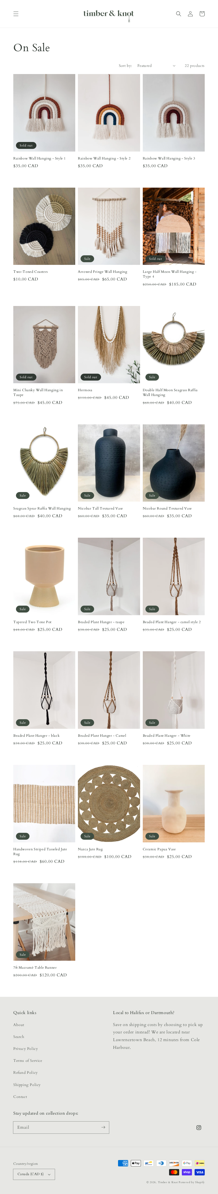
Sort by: (125, 65)
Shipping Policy (27, 1084)
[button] (16, 14)
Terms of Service (27, 1060)
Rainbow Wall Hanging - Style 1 (39, 158)
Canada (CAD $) (31, 1174)
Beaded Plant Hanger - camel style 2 (172, 622)
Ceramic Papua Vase (159, 849)
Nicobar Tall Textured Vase (100, 508)
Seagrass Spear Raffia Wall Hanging (42, 508)
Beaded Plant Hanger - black (36, 735)
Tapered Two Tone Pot (32, 622)
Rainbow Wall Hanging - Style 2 (104, 158)
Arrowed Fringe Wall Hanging (102, 271)
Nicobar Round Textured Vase (167, 508)
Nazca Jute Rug (90, 849)
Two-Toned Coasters (30, 271)
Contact (20, 1096)
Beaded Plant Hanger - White (167, 735)
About (18, 1024)
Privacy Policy (25, 1048)
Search (18, 1036)
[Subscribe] (103, 1127)
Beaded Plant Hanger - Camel (102, 735)
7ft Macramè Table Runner (35, 967)
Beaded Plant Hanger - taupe (101, 622)
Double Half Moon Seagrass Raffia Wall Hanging (170, 392)
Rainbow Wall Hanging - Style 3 (169, 158)
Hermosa (85, 390)
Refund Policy (25, 1072)
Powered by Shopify (192, 1182)
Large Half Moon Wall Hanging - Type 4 (170, 274)
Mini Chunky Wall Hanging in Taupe (38, 392)
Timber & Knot (168, 1182)
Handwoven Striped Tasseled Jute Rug (40, 851)
